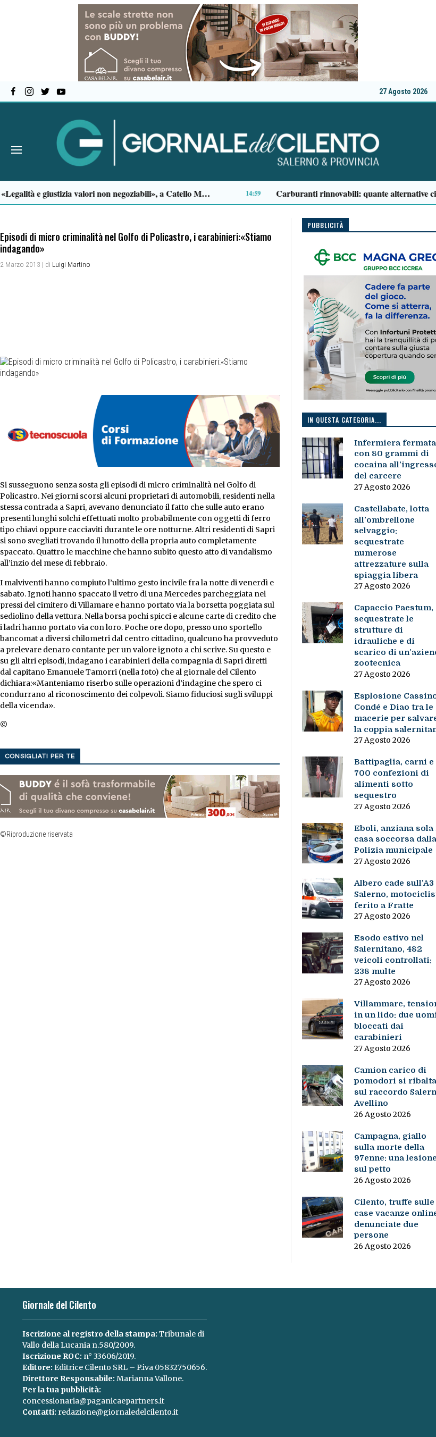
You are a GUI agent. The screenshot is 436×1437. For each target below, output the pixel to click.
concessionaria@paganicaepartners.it (93, 1401)
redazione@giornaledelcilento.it (118, 1412)
